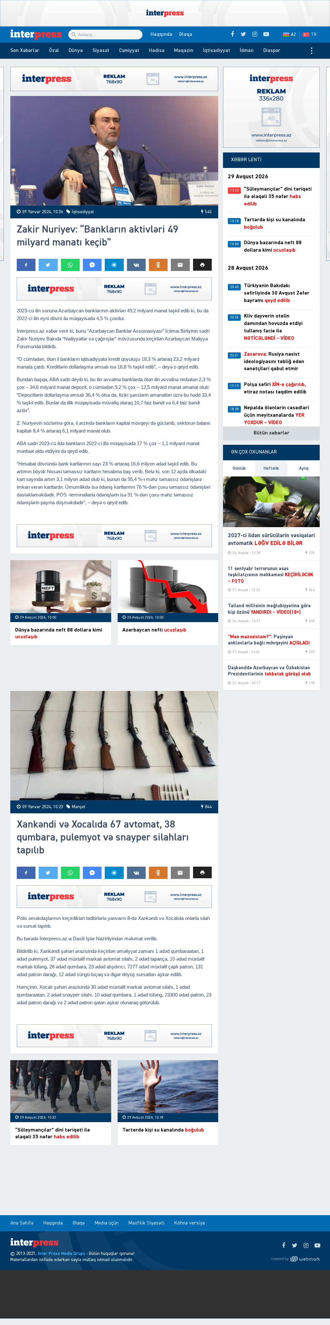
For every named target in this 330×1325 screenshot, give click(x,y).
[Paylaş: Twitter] (48, 265)
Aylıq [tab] (303, 468)
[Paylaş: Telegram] (114, 265)
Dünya (76, 50)
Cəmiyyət (129, 50)
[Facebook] (283, 1246)
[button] (202, 265)
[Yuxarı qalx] (312, 1307)
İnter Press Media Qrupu (61, 1253)
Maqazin (183, 50)
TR (313, 34)
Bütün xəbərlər (271, 433)
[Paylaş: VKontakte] (136, 265)
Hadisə (156, 50)
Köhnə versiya (189, 1223)
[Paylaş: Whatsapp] (70, 265)
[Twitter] (294, 1246)
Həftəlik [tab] (271, 468)
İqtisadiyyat (216, 50)
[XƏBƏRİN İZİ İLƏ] (39, 34)
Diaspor (271, 50)
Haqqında (161, 34)
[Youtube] (317, 1246)
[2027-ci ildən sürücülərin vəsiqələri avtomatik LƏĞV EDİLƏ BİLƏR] (271, 501)
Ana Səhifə (22, 1223)
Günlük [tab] (239, 468)
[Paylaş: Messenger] (92, 265)
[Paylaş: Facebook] (26, 265)
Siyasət (100, 50)
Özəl (54, 50)
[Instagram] (306, 1246)
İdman (247, 50)
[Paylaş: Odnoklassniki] (158, 265)
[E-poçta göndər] (180, 265)
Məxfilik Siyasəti (146, 1223)
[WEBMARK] (295, 1259)
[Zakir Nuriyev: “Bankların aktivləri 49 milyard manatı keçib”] (114, 150)
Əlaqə (185, 34)
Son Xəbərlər (24, 50)
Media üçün (106, 1223)
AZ (293, 34)
